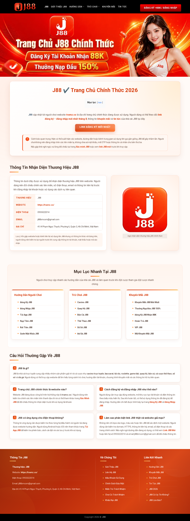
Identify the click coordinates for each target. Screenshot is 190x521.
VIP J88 (138, 327)
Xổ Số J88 (82, 327)
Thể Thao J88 (84, 321)
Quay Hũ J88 (83, 308)
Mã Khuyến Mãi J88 (144, 333)
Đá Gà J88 (82, 333)
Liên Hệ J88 (110, 472)
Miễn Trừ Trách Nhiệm (115, 489)
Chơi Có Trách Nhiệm (115, 494)
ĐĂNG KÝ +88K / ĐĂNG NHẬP (160, 7)
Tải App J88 (25, 315)
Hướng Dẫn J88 (156, 467)
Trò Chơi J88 (155, 478)
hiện (100, 102)
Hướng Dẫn (75, 7)
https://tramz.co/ (46, 205)
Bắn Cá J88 (82, 315)
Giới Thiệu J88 (59, 7)
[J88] (25, 6)
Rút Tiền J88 (26, 327)
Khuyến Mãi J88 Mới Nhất (147, 302)
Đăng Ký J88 (26, 302)
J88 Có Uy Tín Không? (159, 494)
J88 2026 (153, 489)
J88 (46, 7)
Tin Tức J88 (154, 483)
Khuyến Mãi (108, 7)
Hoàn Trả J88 (141, 321)
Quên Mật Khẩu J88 (29, 333)
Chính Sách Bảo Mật (114, 483)
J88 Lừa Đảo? (155, 500)
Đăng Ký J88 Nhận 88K (145, 315)
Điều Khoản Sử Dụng (114, 478)
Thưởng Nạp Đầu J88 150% (148, 308)
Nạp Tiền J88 (26, 321)
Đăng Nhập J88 (27, 308)
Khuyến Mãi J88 (156, 472)
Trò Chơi (92, 7)
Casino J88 (82, 302)
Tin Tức (122, 7)
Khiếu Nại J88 (111, 500)
